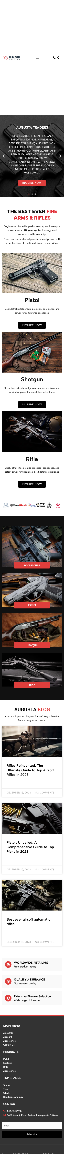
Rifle (32, 685)
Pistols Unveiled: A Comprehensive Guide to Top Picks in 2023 (30, 847)
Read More (12, 783)
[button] (37, 57)
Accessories (32, 565)
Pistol (32, 605)
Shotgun (32, 645)
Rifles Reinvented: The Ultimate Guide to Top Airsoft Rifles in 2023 (30, 770)
